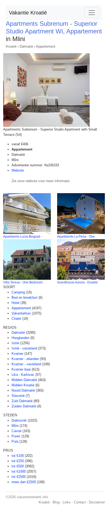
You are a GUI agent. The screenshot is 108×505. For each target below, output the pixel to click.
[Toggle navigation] (91, 12)
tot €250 (18, 461)
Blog (56, 502)
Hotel (15, 303)
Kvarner (17, 354)
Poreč (16, 436)
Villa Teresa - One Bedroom (22, 282)
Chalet (16, 319)
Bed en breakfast (24, 297)
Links (67, 502)
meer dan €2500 (24, 482)
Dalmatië (26, 46)
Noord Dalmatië (23, 390)
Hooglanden (20, 338)
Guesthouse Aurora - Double (77, 282)
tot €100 (18, 456)
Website (18, 170)
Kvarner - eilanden (25, 359)
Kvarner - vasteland (26, 364)
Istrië (15, 343)
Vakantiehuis (21, 313)
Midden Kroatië (23, 385)
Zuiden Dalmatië (24, 406)
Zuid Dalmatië (22, 401)
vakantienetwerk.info (32, 497)
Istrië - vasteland (24, 348)
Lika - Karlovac (23, 375)
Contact (80, 502)
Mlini (15, 426)
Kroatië (11, 46)
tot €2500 (19, 477)
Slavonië (18, 396)
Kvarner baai (21, 369)
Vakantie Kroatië (28, 13)
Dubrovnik (19, 420)
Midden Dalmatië (24, 380)
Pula (15, 441)
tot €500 (18, 466)
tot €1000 (19, 471)
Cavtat (16, 431)
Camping (18, 292)
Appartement (45, 46)
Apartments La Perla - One (76, 236)
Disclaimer (97, 502)
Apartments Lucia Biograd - (22, 236)
